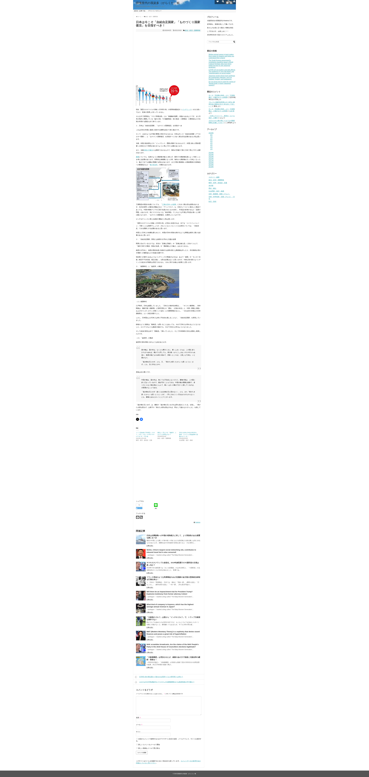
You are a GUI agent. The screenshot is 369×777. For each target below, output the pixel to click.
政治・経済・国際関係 (192, 30)
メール (139, 724)
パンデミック (186, 109)
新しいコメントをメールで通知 (149, 744)
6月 (211, 139)
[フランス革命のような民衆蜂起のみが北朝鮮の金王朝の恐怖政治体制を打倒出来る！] (141, 581)
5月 (211, 141)
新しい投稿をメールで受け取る (149, 748)
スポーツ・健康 (214, 177)
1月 (211, 149)
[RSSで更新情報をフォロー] (231, 2)
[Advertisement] (168, 58)
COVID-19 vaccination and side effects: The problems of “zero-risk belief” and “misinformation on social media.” (222, 71)
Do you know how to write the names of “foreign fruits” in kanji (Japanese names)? (222, 83)
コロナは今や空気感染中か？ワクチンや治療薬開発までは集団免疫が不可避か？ (166, 682)
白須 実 (231, 111)
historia (197, 522)
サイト (138, 732)
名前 (138, 717)
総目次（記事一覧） (140, 11)
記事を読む (150, 545)
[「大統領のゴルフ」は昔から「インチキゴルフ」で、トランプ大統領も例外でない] (141, 621)
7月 (211, 137)
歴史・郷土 (212, 188)
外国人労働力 (148, 150)
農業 (137, 157)
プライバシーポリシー (155, 11)
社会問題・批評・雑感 (216, 191)
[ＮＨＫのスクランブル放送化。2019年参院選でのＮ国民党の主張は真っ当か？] (141, 566)
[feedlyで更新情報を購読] (227, 2)
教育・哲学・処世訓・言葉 (218, 183)
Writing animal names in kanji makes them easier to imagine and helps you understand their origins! (221, 56)
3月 (211, 145)
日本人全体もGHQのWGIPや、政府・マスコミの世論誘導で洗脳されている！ (188, 434)
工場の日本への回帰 (169, 204)
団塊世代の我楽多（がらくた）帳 (158, 3)
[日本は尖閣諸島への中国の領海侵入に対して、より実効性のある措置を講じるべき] (141, 539)
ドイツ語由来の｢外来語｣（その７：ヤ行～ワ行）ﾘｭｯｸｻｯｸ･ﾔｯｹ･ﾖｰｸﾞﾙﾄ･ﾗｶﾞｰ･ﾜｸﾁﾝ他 (145, 434)
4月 (211, 143)
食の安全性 (153, 165)
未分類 (211, 185)
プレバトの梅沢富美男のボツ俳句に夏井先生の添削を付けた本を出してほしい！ (222, 104)
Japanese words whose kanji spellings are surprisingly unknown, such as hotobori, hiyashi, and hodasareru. (222, 77)
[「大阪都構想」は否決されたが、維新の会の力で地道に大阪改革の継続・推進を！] (141, 661)
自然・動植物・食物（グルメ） (219, 194)
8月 (211, 135)
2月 (211, 147)
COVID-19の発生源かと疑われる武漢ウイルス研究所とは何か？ (161, 677)
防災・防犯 (212, 201)
